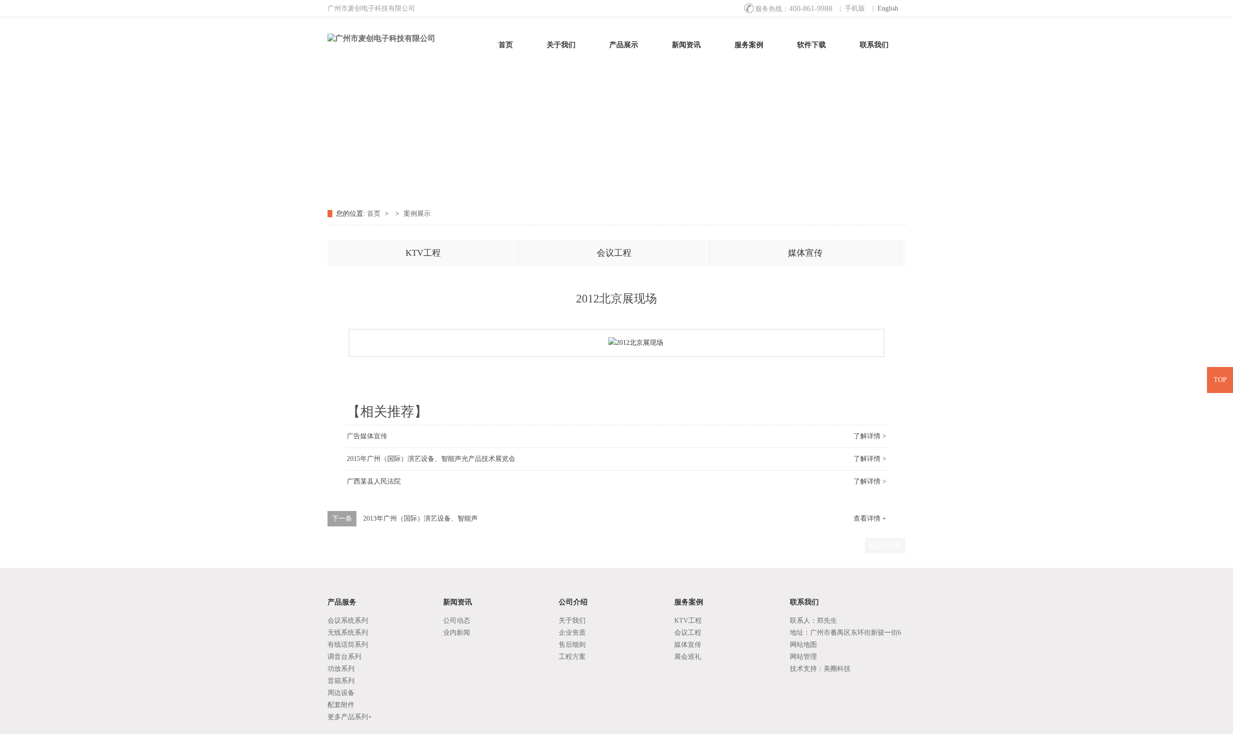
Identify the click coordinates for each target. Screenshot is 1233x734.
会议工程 (614, 253)
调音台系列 (344, 656)
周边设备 (341, 692)
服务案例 (749, 45)
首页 (505, 45)
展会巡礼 (687, 656)
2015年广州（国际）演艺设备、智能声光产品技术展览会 (431, 458)
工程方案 (572, 656)
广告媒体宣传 (367, 436)
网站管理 (803, 656)
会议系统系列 (348, 620)
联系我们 (874, 45)
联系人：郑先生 (813, 620)
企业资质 (572, 632)
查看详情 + (869, 518)
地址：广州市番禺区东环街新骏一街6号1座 (845, 634)
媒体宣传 (805, 253)
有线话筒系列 (348, 644)
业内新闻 (456, 632)
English (888, 8)
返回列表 (885, 545)
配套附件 (341, 704)
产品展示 (623, 45)
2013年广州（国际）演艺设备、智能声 (420, 518)
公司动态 (456, 620)
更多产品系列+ (350, 717)
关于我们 (561, 45)
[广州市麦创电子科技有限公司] (394, 39)
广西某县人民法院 (374, 481)
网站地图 (803, 644)
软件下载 (811, 45)
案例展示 (417, 213)
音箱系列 (341, 680)
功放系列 (341, 668)
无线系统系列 (348, 632)
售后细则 (572, 644)
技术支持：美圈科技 (820, 668)
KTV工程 (423, 253)
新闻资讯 (686, 45)
